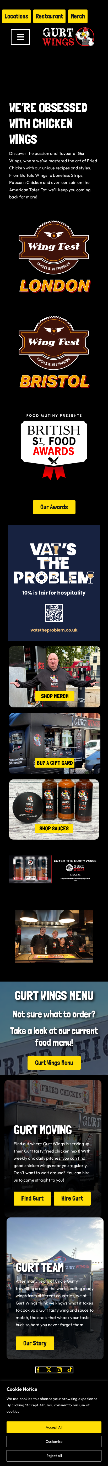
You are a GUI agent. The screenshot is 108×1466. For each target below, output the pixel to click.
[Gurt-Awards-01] (54, 309)
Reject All (54, 1455)
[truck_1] (54, 715)
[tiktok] (69, 1370)
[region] (54, 1423)
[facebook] (38, 1370)
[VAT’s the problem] (54, 527)
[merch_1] (54, 648)
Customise (54, 1441)
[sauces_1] (54, 781)
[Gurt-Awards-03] (54, 404)
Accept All (54, 1427)
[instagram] (59, 1370)
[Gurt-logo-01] (68, 25)
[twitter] (48, 1370)
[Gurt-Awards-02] (54, 213)
